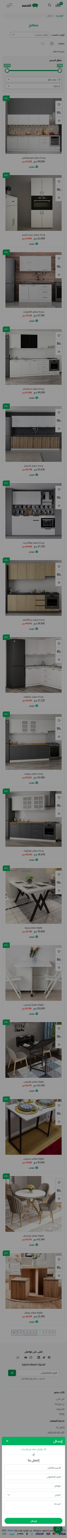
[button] (9, 1495)
